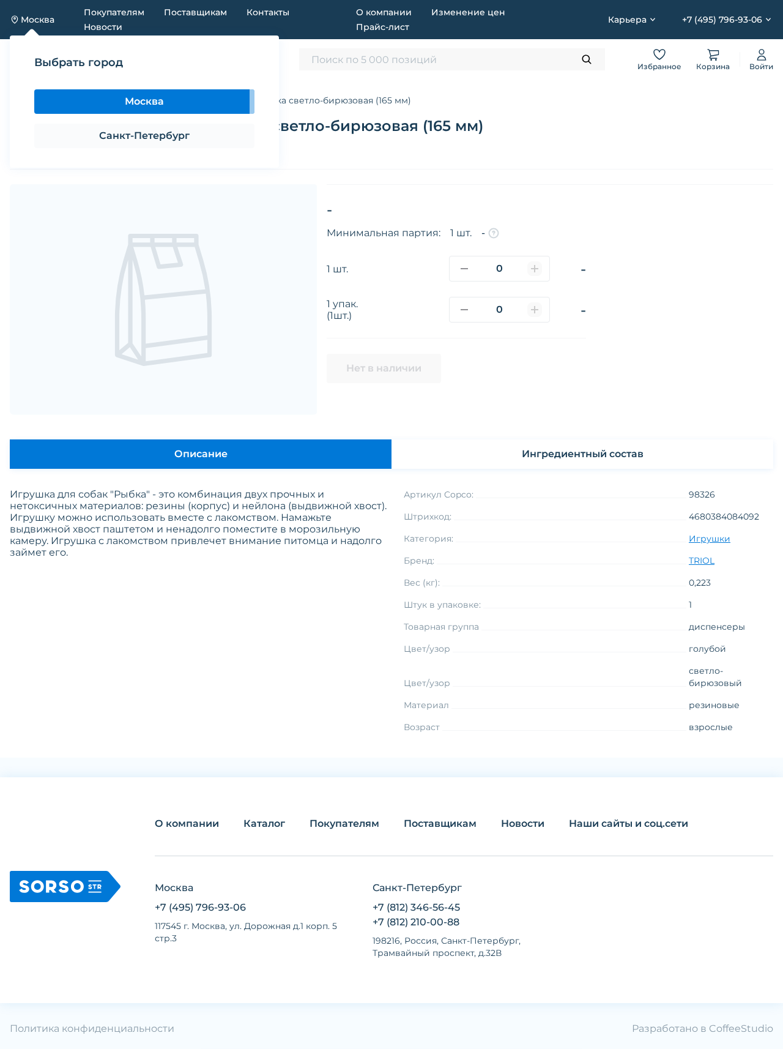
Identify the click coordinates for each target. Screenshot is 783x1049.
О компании (384, 12)
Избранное (659, 66)
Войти (761, 66)
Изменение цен (468, 12)
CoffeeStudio (741, 1028)
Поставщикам (195, 12)
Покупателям (114, 12)
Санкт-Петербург (144, 135)
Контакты (268, 12)
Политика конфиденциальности (92, 1028)
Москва (144, 101)
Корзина (713, 66)
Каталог (264, 823)
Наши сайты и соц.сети (628, 823)
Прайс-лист (382, 26)
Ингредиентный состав (583, 454)
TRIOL (701, 560)
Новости (103, 26)
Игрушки (709, 538)
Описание (201, 454)
